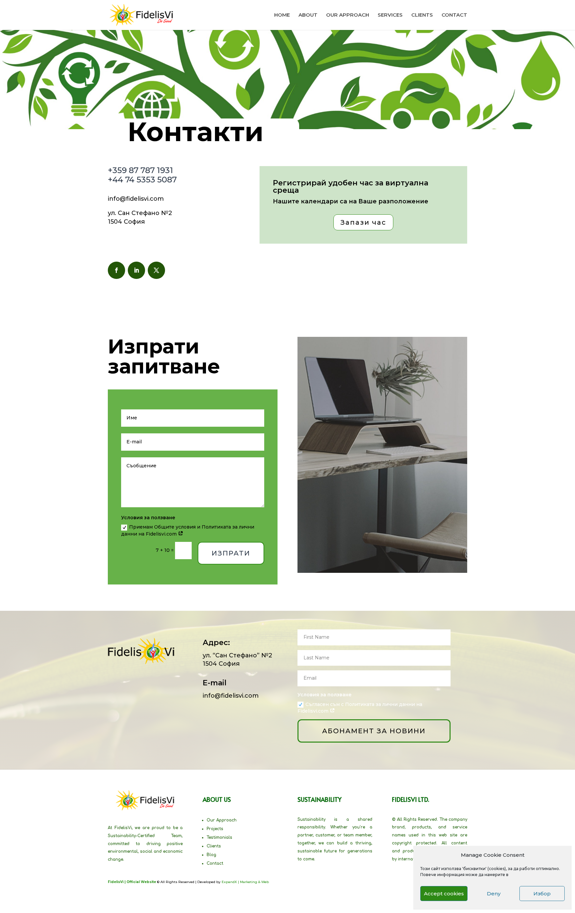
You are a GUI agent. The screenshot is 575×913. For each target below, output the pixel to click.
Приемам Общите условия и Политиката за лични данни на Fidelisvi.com (187, 530)
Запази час (363, 222)
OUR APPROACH (347, 15)
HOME (282, 15)
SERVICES (390, 15)
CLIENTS (422, 15)
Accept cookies (444, 893)
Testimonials (219, 837)
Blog (211, 854)
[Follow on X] (156, 270)
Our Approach (222, 820)
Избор (542, 893)
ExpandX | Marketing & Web (245, 882)
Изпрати (231, 553)
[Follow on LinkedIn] (136, 270)
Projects (215, 828)
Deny (493, 893)
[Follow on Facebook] (116, 270)
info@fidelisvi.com (136, 198)
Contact (215, 863)
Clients (214, 846)
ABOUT (307, 15)
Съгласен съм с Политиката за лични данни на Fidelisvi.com (359, 707)
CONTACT (454, 15)
